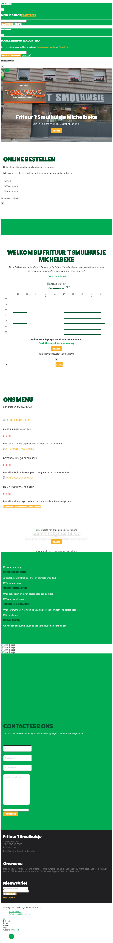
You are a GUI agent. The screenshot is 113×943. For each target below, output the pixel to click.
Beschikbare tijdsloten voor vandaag (56, 343)
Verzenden (11, 814)
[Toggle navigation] (7, 70)
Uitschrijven (9, 897)
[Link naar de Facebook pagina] (11, 936)
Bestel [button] (56, 130)
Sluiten (18, 24)
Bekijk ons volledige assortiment (22, 506)
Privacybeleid (64, 47)
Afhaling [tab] (59, 364)
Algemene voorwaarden (46, 47)
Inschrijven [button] (9, 894)
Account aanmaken (11, 55)
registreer (28, 15)
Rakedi (16, 930)
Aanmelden (7, 24)
